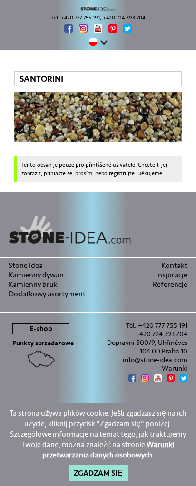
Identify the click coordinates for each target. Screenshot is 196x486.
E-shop (41, 329)
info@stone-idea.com (155, 359)
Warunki (174, 368)
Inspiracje (171, 274)
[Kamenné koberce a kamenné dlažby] (98, 6)
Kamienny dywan (36, 274)
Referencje (170, 284)
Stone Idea (26, 265)
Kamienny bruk (33, 284)
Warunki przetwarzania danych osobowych (108, 449)
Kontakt (174, 265)
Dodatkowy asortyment (47, 293)
